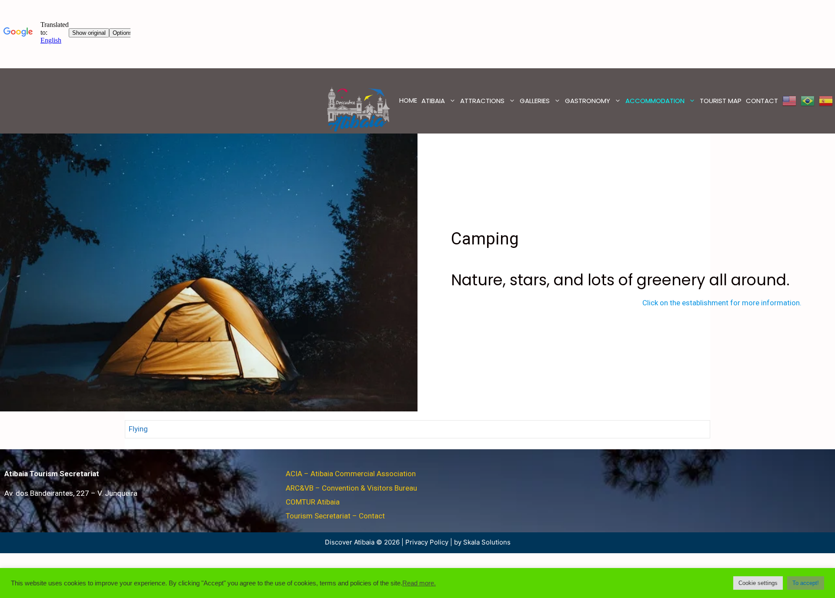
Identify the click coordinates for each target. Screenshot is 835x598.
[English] (789, 101)
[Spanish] (826, 101)
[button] (758, 583)
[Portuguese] (807, 101)
